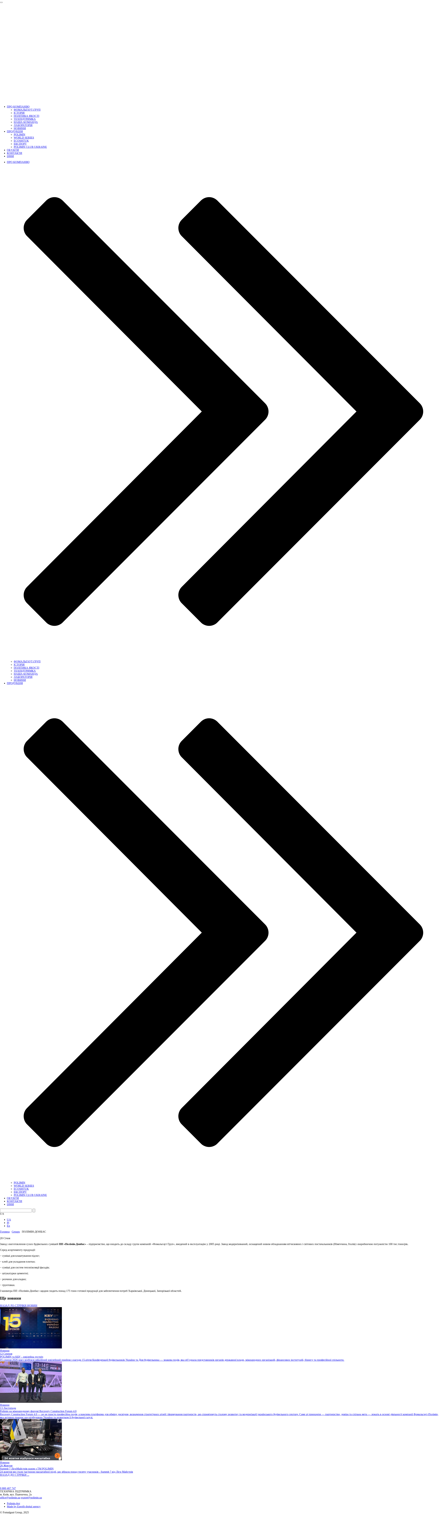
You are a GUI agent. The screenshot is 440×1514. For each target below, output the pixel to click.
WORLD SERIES (24, 137)
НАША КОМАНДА (26, 122)
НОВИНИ (20, 128)
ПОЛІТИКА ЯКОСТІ (26, 115)
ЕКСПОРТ (20, 143)
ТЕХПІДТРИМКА (25, 119)
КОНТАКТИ (14, 153)
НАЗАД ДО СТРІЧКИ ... (14, 1474)
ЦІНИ (10, 156)
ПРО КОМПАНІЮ (18, 106)
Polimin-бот (13, 1503)
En (8, 1225)
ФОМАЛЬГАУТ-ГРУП (27, 109)
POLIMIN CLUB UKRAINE (30, 146)
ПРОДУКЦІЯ (15, 131)
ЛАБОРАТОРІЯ (23, 125)
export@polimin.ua (31, 1497)
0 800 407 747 (8, 1488)
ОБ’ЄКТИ (13, 150)
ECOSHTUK (21, 140)
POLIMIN (19, 134)
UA (9, 1219)
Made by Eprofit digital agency (24, 1506)
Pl (8, 1222)
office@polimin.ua (10, 1497)
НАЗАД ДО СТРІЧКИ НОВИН (18, 1305)
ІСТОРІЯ (19, 112)
